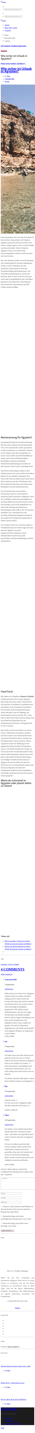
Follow (17, 1308)
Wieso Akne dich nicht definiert (13, 1399)
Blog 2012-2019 (11, 28)
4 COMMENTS (12, 969)
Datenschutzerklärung (13, 1424)
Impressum (9, 1418)
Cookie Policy (10, 1421)
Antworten (9, 989)
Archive (4, 1346)
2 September (9, 79)
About (7, 25)
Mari (6, 1086)
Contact (8, 30)
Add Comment (6, 974)
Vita (8, 76)
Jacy (6, 1041)
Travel (7, 81)
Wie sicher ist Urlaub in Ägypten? (16, 69)
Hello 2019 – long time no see (12, 1383)
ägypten (4, 964)
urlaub (16, 964)
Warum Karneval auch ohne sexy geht (16, 1366)
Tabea (7, 1115)
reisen (10, 964)
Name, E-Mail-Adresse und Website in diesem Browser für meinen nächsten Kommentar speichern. (17, 1209)
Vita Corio (9, 1409)
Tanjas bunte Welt (11, 979)
